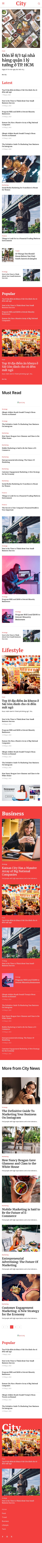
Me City (4, 74)
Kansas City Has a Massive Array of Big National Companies (19, 871)
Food (3, 51)
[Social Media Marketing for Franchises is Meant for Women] (21, 169)
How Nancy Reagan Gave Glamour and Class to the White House (19, 1163)
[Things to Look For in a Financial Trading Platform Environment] (21, 214)
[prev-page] (3, 1327)
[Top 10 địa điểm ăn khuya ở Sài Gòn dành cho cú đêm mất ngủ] (21, 343)
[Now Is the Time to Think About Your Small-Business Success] (31, 275)
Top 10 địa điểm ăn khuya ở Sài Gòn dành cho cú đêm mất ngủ (20, 367)
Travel (17, 251)
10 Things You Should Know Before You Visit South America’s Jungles (26, 256)
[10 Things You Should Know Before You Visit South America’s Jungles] (7, 255)
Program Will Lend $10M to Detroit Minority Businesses (27, 617)
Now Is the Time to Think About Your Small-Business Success (11, 276)
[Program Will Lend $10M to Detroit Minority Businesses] (21, 575)
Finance (4, 236)
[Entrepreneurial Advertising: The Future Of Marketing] (21, 1238)
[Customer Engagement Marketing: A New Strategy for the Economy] (21, 1287)
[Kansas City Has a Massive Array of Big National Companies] (21, 840)
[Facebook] (2, 1537)
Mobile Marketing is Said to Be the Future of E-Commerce (21, 1213)
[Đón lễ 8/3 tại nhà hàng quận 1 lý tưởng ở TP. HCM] (21, 28)
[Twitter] (11, 1537)
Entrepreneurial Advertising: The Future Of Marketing (20, 1262)
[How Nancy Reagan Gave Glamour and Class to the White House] (21, 1139)
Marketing (5, 185)
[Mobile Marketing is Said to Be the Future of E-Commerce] (21, 1189)
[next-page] (19, 1327)
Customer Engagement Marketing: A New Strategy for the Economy (20, 1311)
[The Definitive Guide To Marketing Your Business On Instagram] (21, 1090)
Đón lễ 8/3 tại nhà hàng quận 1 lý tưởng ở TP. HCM (18, 60)
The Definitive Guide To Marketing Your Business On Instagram (19, 1114)
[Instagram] (7, 1537)
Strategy (4, 271)
